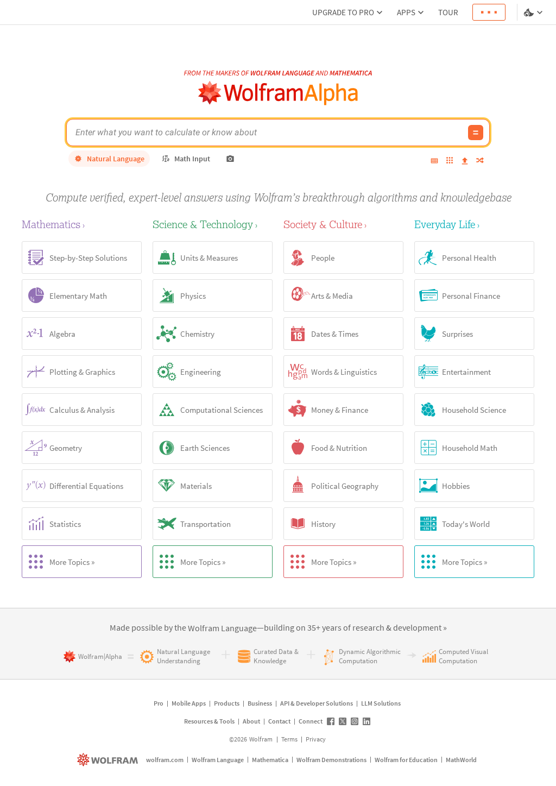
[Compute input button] (475, 132)
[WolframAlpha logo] (278, 93)
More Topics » (71, 562)
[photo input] (230, 158)
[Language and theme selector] (534, 12)
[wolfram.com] (108, 759)
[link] (222, 628)
